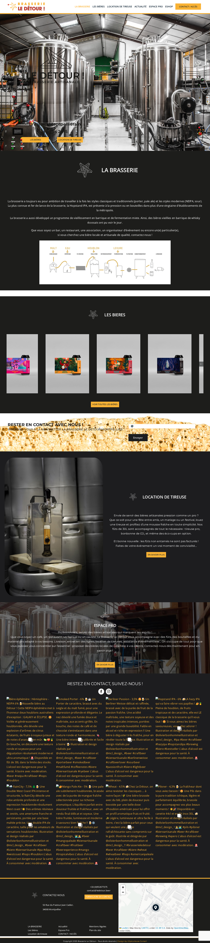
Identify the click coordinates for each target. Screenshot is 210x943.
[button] (156, 907)
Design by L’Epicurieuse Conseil (132, 941)
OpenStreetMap (181, 927)
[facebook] (101, 691)
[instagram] (109, 691)
